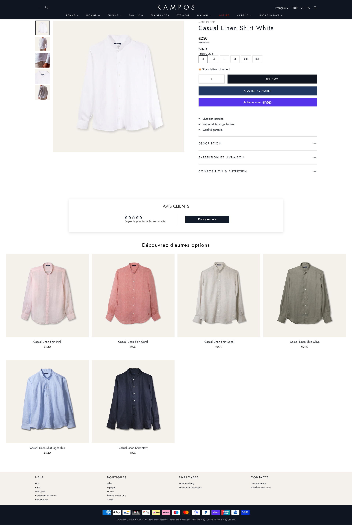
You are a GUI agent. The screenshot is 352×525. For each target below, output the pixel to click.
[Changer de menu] (39, 7)
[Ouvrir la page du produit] (47, 295)
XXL (246, 59)
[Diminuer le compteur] (203, 79)
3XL (257, 59)
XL (235, 59)
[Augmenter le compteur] (220, 79)
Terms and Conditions (180, 519)
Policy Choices (228, 519)
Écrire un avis (207, 219)
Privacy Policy (198, 519)
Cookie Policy (213, 519)
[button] (207, 54)
